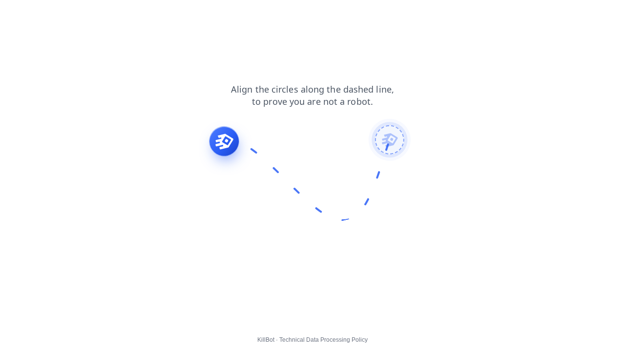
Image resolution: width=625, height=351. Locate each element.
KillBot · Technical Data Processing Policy (312, 339)
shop (53, 14)
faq (77, 14)
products (20, 14)
